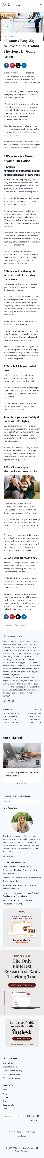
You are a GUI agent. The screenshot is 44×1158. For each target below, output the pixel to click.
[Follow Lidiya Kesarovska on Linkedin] (9, 701)
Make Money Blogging (12, 1070)
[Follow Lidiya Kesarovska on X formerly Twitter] (5, 701)
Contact (6, 1097)
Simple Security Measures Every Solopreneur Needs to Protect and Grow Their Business (20, 870)
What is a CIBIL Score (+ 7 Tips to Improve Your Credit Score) (33, 716)
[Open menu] (41, 4)
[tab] (17, 783)
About (5, 1090)
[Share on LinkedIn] (24, 65)
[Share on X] (18, 65)
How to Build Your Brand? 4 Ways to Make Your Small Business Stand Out (11, 716)
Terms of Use (29, 1132)
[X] (33, 1116)
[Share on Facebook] (6, 65)
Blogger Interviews (11, 1078)
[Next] (37, 762)
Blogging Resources (11, 1074)
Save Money (8, 36)
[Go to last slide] (6, 762)
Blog (5, 1093)
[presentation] (22, 755)
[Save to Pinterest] (12, 65)
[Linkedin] (31, 1121)
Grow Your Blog (10, 1067)
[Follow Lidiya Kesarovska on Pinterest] (13, 701)
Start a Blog (8, 1063)
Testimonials (8, 1105)
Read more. (10, 856)
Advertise (7, 1101)
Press (5, 1108)
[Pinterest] (38, 1116)
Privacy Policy (15, 1132)
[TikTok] (36, 1121)
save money (19, 625)
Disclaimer (22, 1136)
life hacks (8, 625)
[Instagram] (28, 1116)
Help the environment (13, 375)
